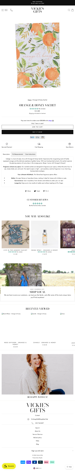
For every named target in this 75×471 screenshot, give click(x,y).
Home (29, 100)
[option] (37, 3)
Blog (37, 444)
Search (37, 428)
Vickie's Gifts (37, 10)
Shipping (31, 113)
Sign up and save (37, 451)
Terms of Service (37, 434)
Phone (11, 10)
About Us (37, 431)
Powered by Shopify (37, 458)
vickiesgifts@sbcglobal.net (39, 419)
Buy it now (37, 132)
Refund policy (37, 438)
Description (6, 154)
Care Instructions (30, 154)
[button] (34, 109)
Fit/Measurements (17, 154)
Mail (6, 10)
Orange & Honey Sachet (40, 100)
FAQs (37, 441)
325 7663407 (39, 423)
